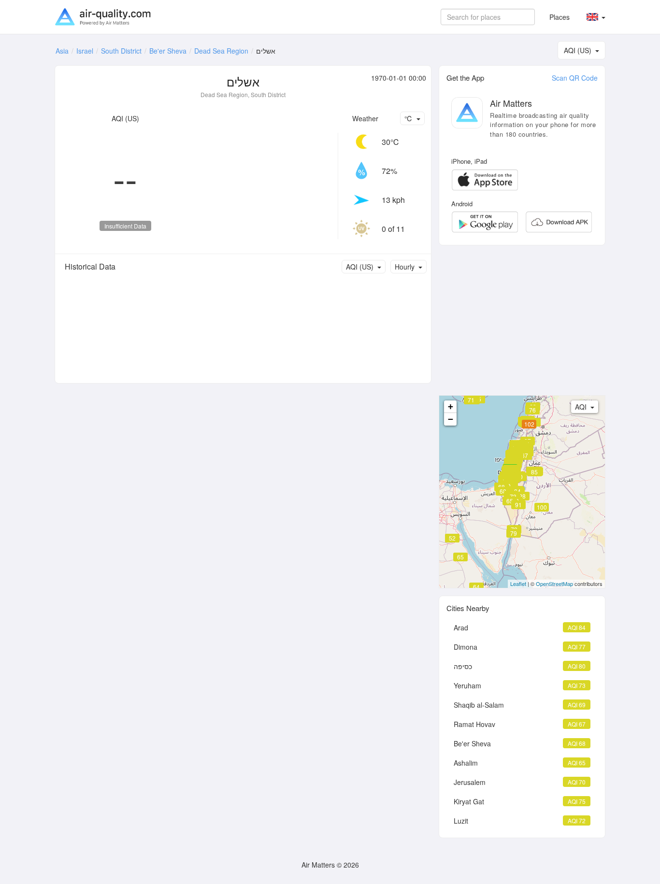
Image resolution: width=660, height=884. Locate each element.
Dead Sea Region (221, 51)
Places (559, 17)
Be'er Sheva (168, 51)
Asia (62, 51)
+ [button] (450, 406)
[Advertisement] (522, 320)
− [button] (450, 419)
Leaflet (518, 583)
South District (121, 51)
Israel (84, 51)
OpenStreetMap (554, 583)
